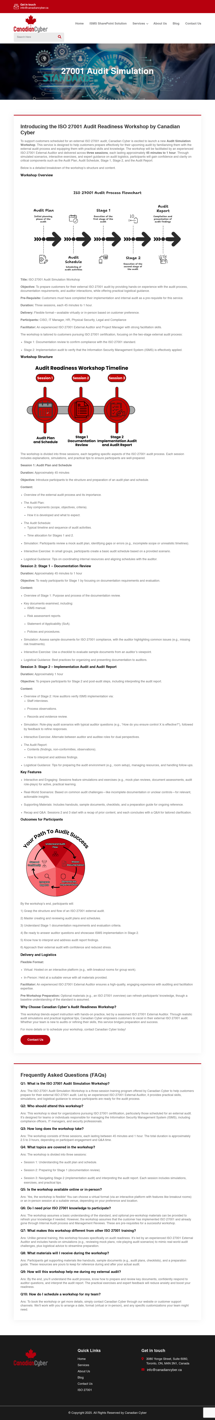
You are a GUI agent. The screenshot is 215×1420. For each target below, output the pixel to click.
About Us (160, 23)
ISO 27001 (85, 1390)
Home (79, 23)
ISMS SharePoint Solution (108, 23)
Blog (176, 23)
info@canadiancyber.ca (34, 8)
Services (139, 23)
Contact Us (193, 23)
